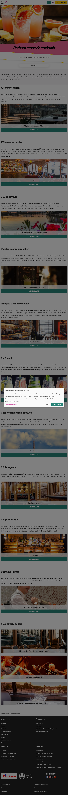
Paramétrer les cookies (11, 404)
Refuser (48, 404)
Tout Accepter (57, 404)
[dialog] (34, 397)
